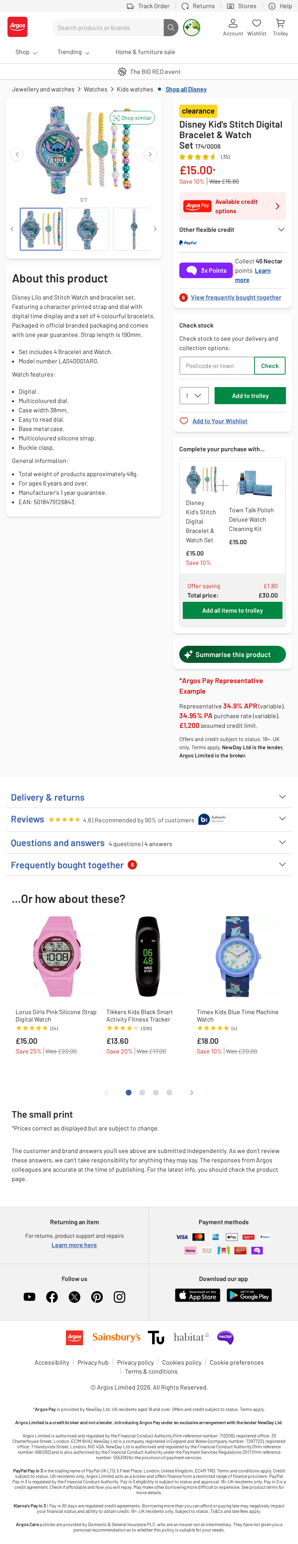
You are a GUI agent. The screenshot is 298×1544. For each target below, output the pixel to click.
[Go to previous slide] (17, 154)
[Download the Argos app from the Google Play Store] (249, 1300)
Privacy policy (135, 1362)
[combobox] (108, 27)
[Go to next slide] (150, 154)
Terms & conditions (151, 1371)
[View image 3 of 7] (134, 229)
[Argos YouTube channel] (29, 1297)
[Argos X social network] (74, 1297)
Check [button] (270, 365)
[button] (132, 117)
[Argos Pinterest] (97, 1297)
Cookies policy (181, 1362)
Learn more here (74, 1244)
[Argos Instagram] (119, 1297)
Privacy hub (93, 1362)
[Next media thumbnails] (155, 229)
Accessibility (52, 1362)
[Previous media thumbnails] (12, 229)
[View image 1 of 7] (41, 229)
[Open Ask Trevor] (191, 27)
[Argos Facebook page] (52, 1297)
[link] (232, 295)
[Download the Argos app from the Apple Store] (197, 1300)
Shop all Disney (186, 89)
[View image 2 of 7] (88, 229)
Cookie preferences (237, 1362)
